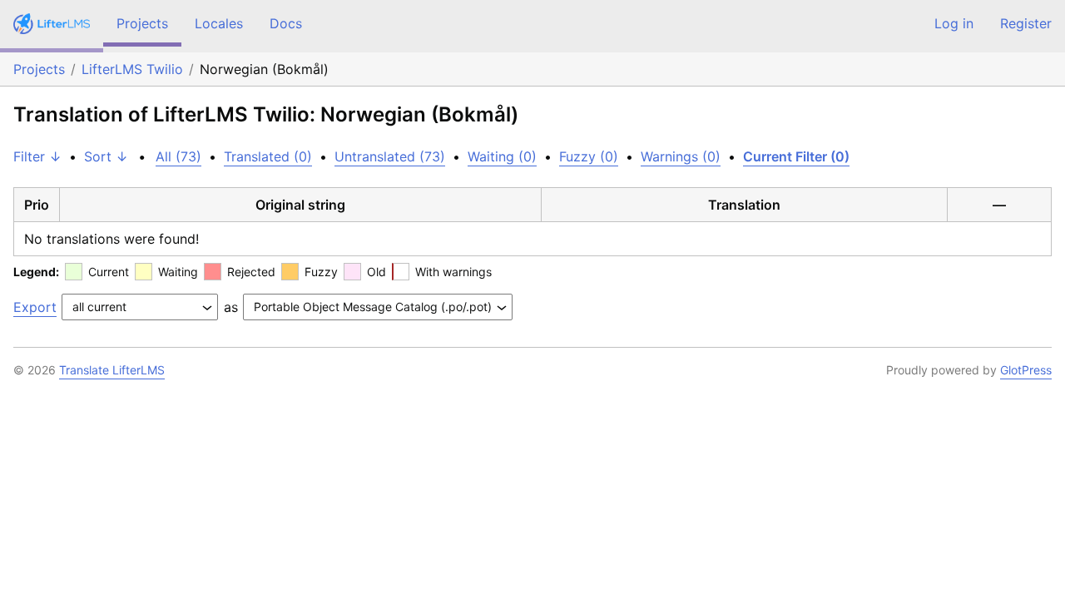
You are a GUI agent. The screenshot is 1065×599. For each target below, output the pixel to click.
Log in (953, 23)
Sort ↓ (106, 156)
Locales (219, 23)
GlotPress (1026, 370)
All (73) (178, 156)
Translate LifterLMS (112, 370)
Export (35, 307)
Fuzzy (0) (588, 156)
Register (1026, 23)
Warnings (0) (681, 156)
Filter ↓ (37, 156)
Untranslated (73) (389, 156)
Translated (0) (268, 156)
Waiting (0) (502, 156)
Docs (286, 23)
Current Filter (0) (796, 156)
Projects (142, 23)
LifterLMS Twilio (132, 69)
